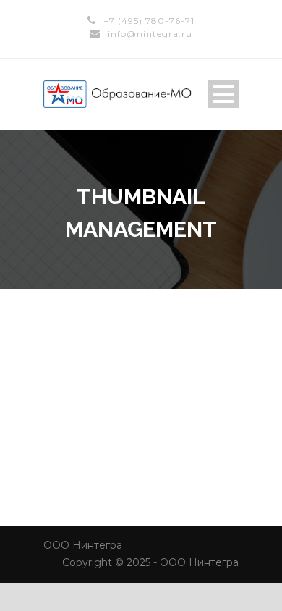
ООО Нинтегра (82, 545)
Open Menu (223, 94)
